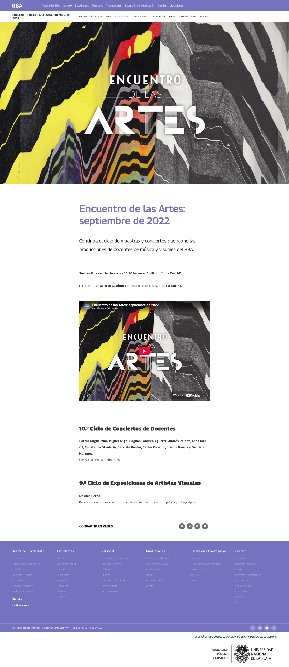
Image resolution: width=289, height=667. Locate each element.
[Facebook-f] (253, 628)
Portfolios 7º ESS (188, 16)
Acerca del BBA (51, 5)
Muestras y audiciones (118, 16)
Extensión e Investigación (139, 5)
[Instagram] (274, 628)
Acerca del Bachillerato (28, 551)
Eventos (204, 16)
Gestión (162, 5)
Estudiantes (82, 5)
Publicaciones (140, 16)
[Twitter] (260, 628)
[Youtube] (267, 628)
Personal (97, 5)
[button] (182, 526)
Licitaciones (176, 5)
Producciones (114, 5)
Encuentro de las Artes (91, 16)
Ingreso (67, 5)
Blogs (172, 16)
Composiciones (158, 16)
